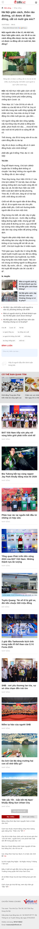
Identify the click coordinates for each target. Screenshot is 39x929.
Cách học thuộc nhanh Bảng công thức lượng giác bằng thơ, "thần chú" (18, 830)
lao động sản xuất (23, 332)
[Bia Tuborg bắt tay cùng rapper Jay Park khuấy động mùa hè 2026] (19, 458)
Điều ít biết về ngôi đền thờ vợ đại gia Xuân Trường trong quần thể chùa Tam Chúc (17, 870)
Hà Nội (21, 328)
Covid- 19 (12, 328)
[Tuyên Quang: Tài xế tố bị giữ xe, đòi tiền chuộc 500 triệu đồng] (19, 585)
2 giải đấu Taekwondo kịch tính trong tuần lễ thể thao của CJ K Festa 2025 (18, 644)
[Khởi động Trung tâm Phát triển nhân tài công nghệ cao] (12, 384)
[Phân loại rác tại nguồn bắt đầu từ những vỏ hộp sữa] (19, 499)
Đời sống (7, 8)
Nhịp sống (17, 8)
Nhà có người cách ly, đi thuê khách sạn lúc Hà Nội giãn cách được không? (28, 285)
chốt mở (21, 340)
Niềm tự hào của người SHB (16, 724)
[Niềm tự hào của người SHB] (19, 709)
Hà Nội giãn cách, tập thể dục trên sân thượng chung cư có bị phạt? (27, 297)
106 (4, 856)
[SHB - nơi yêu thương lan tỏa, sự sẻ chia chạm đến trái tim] (19, 670)
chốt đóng (27, 336)
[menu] (3, 2)
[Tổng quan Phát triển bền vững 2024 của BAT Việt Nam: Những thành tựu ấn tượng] (19, 541)
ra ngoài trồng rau (8, 332)
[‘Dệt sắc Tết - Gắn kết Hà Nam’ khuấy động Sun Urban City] (19, 784)
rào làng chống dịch (9, 340)
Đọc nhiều (10, 817)
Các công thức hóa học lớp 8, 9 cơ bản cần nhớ (19, 854)
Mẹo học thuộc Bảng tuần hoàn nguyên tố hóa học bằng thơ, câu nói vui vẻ (18, 847)
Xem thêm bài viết (19, 811)
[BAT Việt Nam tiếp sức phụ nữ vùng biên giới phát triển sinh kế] (19, 417)
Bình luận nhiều (28, 817)
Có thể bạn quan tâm (14, 374)
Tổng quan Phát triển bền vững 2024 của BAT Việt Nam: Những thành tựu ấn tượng (18, 559)
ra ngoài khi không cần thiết (11, 336)
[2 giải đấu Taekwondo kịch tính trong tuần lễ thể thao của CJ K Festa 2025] (19, 626)
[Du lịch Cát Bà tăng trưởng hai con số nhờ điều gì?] (19, 745)
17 (24, 831)
